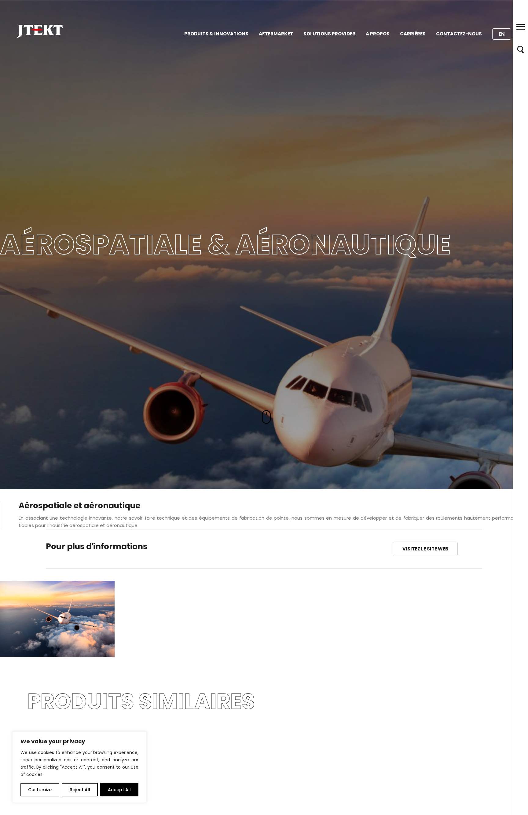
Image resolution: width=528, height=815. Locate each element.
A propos (378, 34)
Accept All (119, 790)
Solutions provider (329, 34)
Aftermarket (276, 34)
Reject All (80, 790)
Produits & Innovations (216, 34)
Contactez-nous (459, 34)
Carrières (413, 34)
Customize (40, 790)
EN (502, 34)
